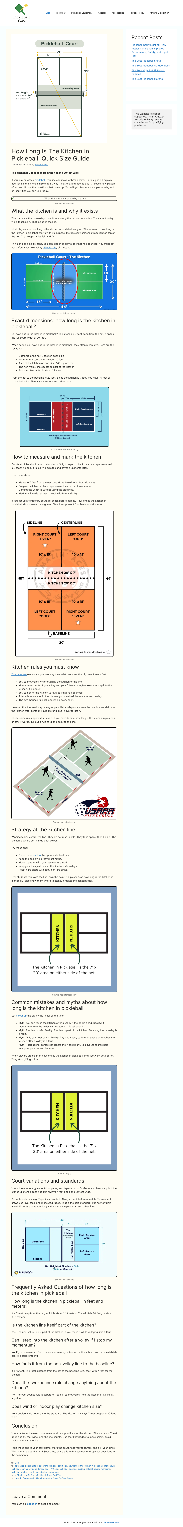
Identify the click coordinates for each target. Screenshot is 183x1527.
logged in (32, 1503)
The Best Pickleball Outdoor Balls (151, 65)
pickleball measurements (47, 1472)
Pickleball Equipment (81, 12)
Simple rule (49, 247)
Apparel (102, 12)
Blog (48, 12)
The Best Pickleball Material (147, 78)
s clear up (21, 1015)
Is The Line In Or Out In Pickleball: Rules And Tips (38, 1475)
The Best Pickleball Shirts (146, 60)
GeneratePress (111, 1522)
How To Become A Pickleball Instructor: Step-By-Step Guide (44, 1478)
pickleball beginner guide (71, 1469)
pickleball (40, 180)
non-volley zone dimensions (34, 1469)
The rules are (19, 674)
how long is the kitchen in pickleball (85, 1466)
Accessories (118, 12)
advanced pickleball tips (26, 1466)
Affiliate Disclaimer (159, 12)
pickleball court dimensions (97, 1469)
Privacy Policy (137, 12)
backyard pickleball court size (53, 1466)
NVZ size (54, 1469)
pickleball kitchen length (22, 1472)
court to (36, 855)
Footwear (60, 12)
